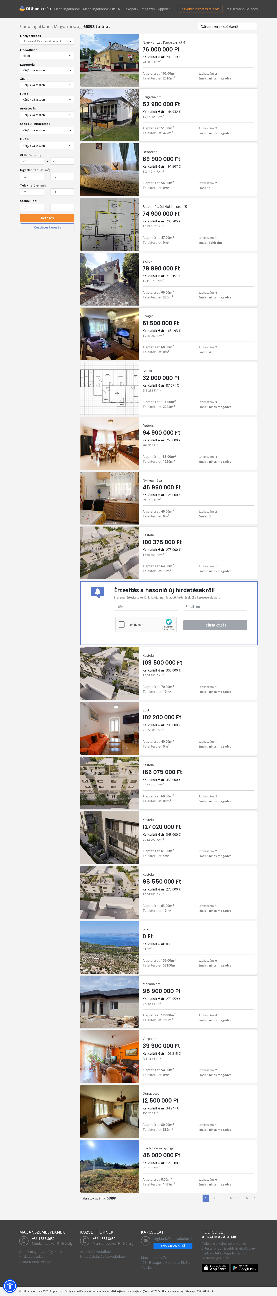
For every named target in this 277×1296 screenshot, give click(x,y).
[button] (10, 1286)
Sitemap (190, 1291)
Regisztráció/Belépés (242, 9)
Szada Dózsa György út (160, 1148)
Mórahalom (151, 984)
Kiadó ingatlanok (96, 9)
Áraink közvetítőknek (96, 1251)
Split (146, 710)
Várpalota (150, 1038)
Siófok (147, 261)
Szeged (148, 316)
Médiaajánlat (118, 1291)
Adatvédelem (101, 1291)
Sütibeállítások (205, 1291)
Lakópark (131, 9)
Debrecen (150, 152)
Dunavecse (151, 1093)
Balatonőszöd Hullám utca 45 (165, 206)
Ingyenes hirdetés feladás (200, 9)
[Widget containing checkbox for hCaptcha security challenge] (146, 624)
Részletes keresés (47, 227)
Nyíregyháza (152, 480)
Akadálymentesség (172, 1291)
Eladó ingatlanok (67, 9)
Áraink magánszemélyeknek (40, 1251)
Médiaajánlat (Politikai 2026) (144, 1291)
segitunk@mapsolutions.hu (174, 1238)
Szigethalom (152, 97)
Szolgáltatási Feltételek (78, 1291)
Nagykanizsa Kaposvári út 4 (164, 42)
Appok (163, 9)
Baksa (147, 371)
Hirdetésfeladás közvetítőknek (103, 1256)
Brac (146, 929)
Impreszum (56, 1291)
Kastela (148, 535)
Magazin (148, 9)
